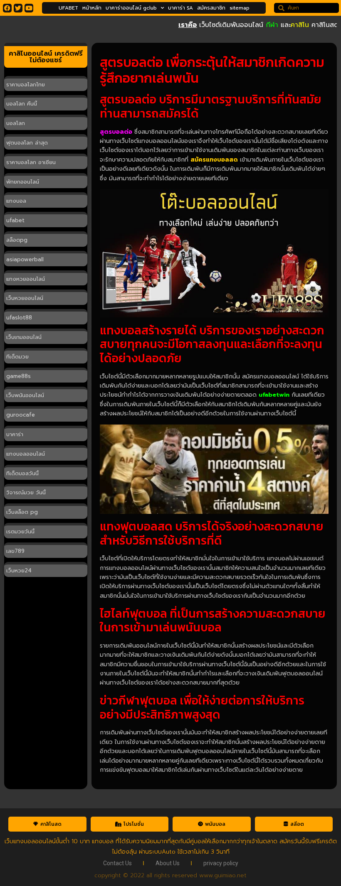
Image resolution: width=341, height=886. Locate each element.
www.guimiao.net (223, 875)
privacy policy (220, 863)
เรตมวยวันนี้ (20, 531)
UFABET (68, 8)
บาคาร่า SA (180, 8)
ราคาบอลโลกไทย (25, 84)
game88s (18, 376)
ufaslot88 (19, 318)
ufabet (15, 220)
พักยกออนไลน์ (22, 182)
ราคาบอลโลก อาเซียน (31, 162)
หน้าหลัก (91, 8)
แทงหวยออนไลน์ (25, 279)
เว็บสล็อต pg (22, 512)
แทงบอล (16, 201)
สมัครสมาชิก (211, 8)
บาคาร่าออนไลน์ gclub (131, 8)
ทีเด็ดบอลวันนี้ (22, 473)
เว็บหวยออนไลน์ (24, 298)
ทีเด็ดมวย (17, 357)
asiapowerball (25, 259)
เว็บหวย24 (19, 570)
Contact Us (117, 863)
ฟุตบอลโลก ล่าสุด (27, 143)
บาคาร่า (14, 434)
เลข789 (15, 551)
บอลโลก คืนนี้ (21, 104)
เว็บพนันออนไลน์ (25, 395)
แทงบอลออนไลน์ (25, 454)
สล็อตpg (16, 240)
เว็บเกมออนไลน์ (24, 337)
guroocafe (20, 415)
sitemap (240, 8)
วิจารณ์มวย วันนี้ (26, 492)
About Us (168, 863)
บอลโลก (15, 123)
